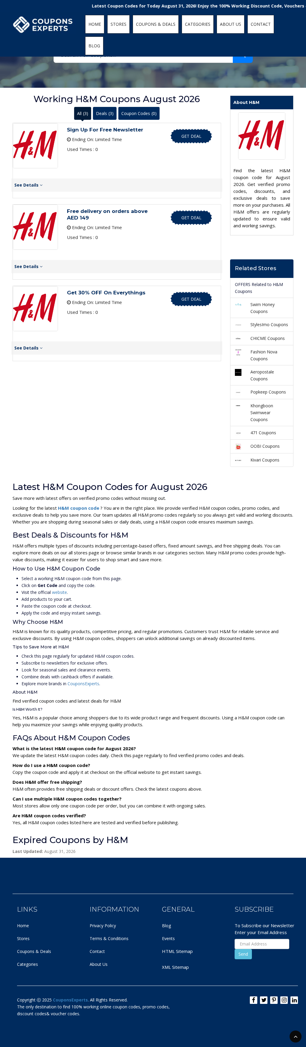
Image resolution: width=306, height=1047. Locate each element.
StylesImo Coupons (269, 324)
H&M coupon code (79, 508)
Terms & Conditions (109, 938)
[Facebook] (253, 1000)
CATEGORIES (197, 24)
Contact (97, 951)
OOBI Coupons (265, 446)
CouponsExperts (83, 683)
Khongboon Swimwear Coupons (261, 412)
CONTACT (261, 24)
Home (23, 925)
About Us (99, 964)
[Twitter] (263, 1000)
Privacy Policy (103, 925)
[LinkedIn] (294, 1000)
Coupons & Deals (34, 951)
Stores (23, 938)
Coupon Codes (139, 113)
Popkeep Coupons (268, 392)
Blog (166, 925)
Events (168, 938)
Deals (105, 113)
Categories (27, 964)
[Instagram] (284, 1000)
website (59, 592)
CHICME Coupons (267, 338)
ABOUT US (230, 24)
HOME (94, 24)
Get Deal (191, 136)
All (82, 113)
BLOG (94, 46)
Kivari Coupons (264, 460)
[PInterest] (274, 1000)
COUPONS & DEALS (155, 24)
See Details (27, 185)
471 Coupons (263, 432)
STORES (118, 24)
